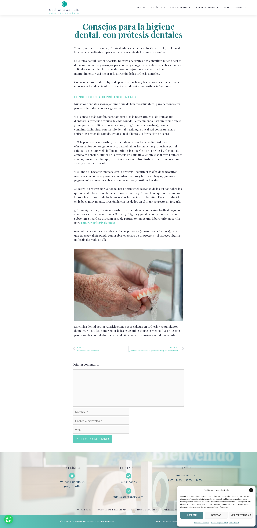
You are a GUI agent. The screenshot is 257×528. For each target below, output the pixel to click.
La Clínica (156, 7)
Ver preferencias (241, 515)
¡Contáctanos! (171, 509)
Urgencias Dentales (207, 7)
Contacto (241, 7)
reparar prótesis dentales (98, 223)
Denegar (216, 515)
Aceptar (192, 515)
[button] (251, 490)
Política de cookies (201, 522)
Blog (227, 7)
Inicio (141, 7)
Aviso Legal (234, 522)
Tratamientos (178, 7)
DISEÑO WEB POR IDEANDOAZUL (170, 521)
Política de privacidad (219, 522)
